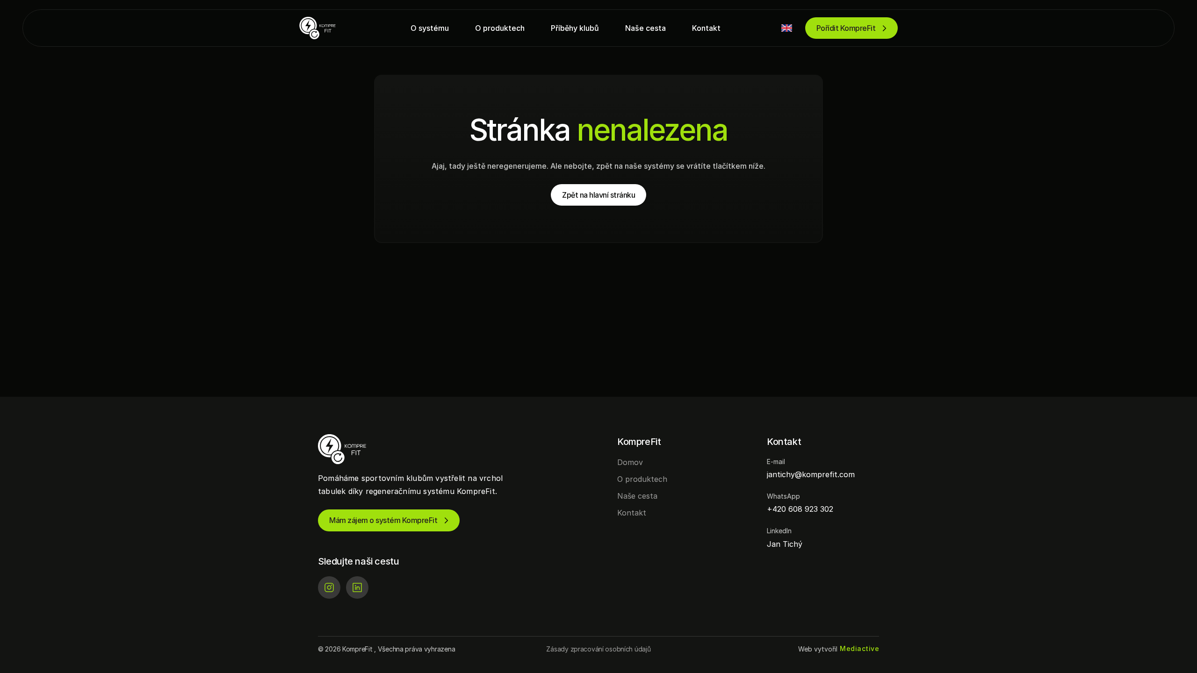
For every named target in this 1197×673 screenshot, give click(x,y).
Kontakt (631, 512)
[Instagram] (329, 587)
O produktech (642, 479)
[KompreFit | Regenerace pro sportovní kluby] (327, 28)
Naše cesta (637, 496)
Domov (630, 462)
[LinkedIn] (357, 587)
